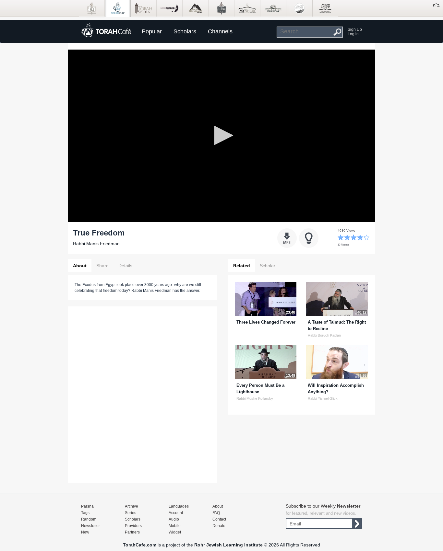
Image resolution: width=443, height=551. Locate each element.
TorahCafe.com (139, 544)
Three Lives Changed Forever (265, 322)
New (85, 532)
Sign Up (355, 29)
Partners (132, 532)
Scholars (185, 31)
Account (176, 513)
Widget (175, 532)
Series (130, 513)
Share (102, 265)
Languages (179, 506)
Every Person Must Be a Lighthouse (260, 388)
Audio (174, 519)
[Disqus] (143, 394)
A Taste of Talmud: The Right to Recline (337, 325)
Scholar (267, 265)
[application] (221, 136)
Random (88, 519)
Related (241, 265)
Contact (219, 519)
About (80, 265)
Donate (218, 525)
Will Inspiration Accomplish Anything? (336, 388)
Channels (220, 31)
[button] (221, 135)
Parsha (87, 506)
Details (125, 265)
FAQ (216, 513)
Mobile (175, 525)
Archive (131, 506)
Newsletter (90, 525)
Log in (353, 34)
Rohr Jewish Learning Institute (228, 544)
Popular (152, 31)
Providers (133, 525)
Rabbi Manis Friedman (96, 243)
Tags (85, 513)
